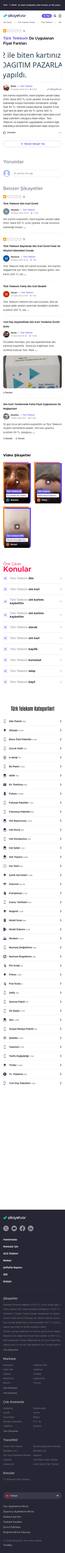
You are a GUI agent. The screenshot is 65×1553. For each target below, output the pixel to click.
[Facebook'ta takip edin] (22, 1228)
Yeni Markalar (10, 1393)
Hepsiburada (39, 1408)
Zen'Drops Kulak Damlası (45, 1459)
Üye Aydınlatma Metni (15, 1506)
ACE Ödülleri (10, 1253)
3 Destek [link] (7, 392)
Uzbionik (7, 1459)
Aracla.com (8, 1464)
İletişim (7, 1281)
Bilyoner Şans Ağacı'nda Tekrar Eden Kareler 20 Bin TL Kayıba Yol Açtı (32, 1336)
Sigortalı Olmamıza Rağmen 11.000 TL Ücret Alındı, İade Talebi (32, 1304)
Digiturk (7, 1374)
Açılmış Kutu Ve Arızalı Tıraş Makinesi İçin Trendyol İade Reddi (32, 1344)
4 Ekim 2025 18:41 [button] (18, 418)
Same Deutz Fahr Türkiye (46, 1464)
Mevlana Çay (39, 1450)
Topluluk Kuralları (12, 1521)
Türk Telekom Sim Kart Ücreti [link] (20, 203)
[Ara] (55, 16)
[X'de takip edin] (6, 1228)
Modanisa (8, 1408)
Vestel (36, 1412)
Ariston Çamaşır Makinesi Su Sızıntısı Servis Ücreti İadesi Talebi (32, 1331)
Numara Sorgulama (12, 1421)
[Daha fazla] (60, 132)
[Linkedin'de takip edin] (30, 1228)
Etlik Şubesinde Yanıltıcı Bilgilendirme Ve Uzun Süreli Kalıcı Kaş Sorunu (32, 1340)
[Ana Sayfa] (14, 16)
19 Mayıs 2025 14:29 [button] (19, 260)
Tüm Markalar (10, 1388)
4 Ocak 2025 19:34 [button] (19, 336)
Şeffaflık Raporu (12, 1267)
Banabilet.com (10, 1450)
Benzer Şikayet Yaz (34, 144)
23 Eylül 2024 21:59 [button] (19, 296)
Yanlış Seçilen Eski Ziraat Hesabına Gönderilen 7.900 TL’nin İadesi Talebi (32, 1309)
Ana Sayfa (7, 22)
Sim (60, 22)
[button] (13, 31)
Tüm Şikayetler (10, 1350)
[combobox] (32, 1495)
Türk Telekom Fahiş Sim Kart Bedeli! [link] (24, 286)
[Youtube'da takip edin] (14, 1228)
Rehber (7, 1260)
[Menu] (60, 16)
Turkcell (37, 1383)
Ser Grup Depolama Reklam (17, 1455)
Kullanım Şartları (12, 1516)
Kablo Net (8, 1369)
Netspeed (8, 1365)
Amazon (37, 1426)
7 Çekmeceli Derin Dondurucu (17, 1479)
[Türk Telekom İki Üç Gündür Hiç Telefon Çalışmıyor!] (17, 483)
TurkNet (37, 1374)
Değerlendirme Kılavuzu (16, 1532)
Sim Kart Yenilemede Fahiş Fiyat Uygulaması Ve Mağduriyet (32, 406)
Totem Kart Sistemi (12, 1446)
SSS (5, 1274)
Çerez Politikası (12, 1527)
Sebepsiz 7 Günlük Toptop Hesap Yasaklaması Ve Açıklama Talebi (32, 1313)
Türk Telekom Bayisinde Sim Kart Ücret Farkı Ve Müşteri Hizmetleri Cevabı (31, 248)
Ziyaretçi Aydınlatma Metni (18, 1511)
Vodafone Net (40, 1365)
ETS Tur (37, 1421)
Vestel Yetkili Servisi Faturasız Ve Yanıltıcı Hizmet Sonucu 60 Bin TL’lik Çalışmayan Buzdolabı (32, 1318)
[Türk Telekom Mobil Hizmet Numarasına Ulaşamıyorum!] (48, 483)
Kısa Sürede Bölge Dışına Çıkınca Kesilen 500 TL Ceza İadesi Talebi (32, 1322)
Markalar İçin (10, 1246)
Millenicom (8, 1378)
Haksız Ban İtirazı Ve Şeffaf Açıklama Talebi (24, 1327)
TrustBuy (7, 1545)
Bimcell (6, 1383)
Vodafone (38, 1369)
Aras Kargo (8, 1417)
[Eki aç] (32, 65)
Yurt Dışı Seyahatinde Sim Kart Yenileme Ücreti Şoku (31, 324)
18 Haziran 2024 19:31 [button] (20, 89)
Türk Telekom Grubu (26, 22)
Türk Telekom (47, 22)
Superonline (39, 1378)
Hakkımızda (10, 1239)
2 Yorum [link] (20, 438)
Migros (36, 1417)
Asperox (37, 1455)
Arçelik (6, 1412)
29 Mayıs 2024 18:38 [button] (19, 213)
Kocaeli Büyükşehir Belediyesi (47, 1446)
